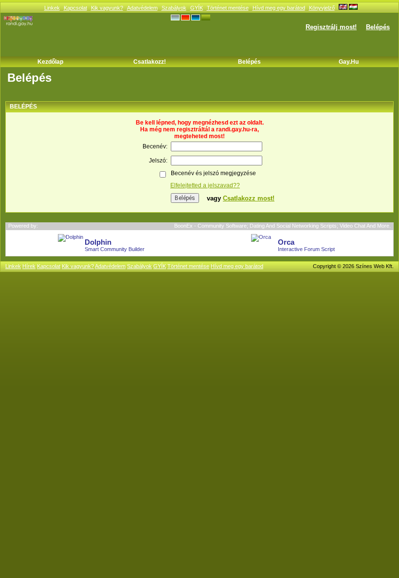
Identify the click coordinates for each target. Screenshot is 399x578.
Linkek (52, 8)
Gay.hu (349, 61)
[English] (343, 8)
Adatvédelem (142, 8)
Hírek (29, 266)
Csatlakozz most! (248, 198)
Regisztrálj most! (331, 27)
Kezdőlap (50, 61)
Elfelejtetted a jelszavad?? (205, 185)
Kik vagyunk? (107, 8)
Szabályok (174, 8)
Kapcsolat (75, 8)
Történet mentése (228, 8)
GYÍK (196, 8)
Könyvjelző (322, 8)
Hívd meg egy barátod (279, 8)
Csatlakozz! (149, 61)
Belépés (378, 27)
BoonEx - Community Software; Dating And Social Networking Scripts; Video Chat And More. (282, 226)
